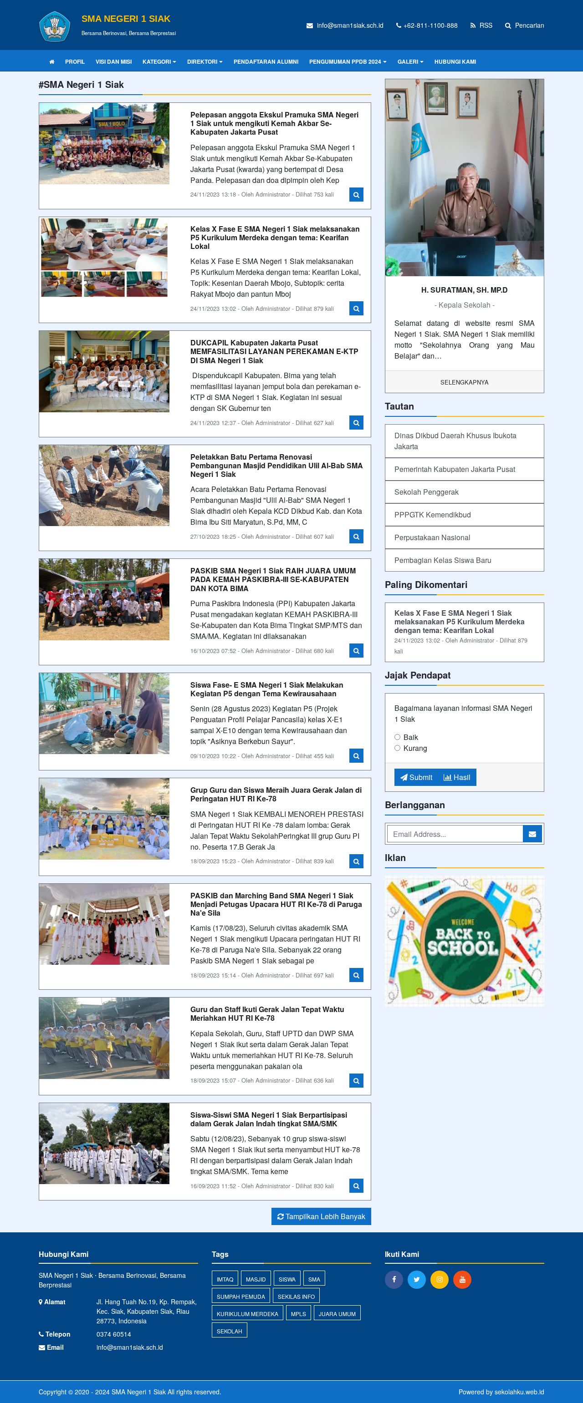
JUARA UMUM (337, 1313)
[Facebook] (396, 1279)
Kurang (415, 748)
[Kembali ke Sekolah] (464, 942)
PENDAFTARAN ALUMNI (266, 61)
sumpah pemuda (241, 1296)
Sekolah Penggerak (426, 491)
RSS (485, 25)
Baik (411, 737)
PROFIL (75, 61)
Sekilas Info (296, 1296)
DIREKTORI (202, 61)
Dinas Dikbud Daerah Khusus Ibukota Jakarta (455, 440)
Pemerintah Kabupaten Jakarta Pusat (454, 469)
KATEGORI (157, 61)
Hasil (461, 777)
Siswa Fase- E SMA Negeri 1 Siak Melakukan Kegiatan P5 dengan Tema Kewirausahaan (266, 689)
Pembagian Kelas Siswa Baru (442, 560)
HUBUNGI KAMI (455, 61)
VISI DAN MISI (114, 61)
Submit (420, 777)
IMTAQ (225, 1279)
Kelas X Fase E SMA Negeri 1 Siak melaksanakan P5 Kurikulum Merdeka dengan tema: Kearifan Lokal (275, 237)
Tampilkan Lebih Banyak (324, 1216)
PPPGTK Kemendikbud (432, 514)
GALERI (408, 61)
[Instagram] (441, 1279)
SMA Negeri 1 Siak (138, 1391)
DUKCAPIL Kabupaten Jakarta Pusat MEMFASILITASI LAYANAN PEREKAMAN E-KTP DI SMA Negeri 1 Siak (274, 351)
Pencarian (528, 25)
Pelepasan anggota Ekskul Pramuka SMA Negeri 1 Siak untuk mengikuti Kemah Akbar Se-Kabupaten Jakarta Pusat (274, 123)
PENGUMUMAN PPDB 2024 (345, 61)
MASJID (256, 1279)
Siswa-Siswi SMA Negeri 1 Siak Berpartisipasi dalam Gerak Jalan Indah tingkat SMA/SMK (268, 1119)
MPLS (298, 1313)
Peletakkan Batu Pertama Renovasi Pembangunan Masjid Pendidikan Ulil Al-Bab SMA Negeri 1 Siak (276, 465)
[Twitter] (419, 1279)
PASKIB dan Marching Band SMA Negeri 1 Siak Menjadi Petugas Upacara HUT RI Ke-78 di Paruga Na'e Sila (276, 904)
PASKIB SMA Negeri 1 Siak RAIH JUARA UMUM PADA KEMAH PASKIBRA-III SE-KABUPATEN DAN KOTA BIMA (273, 579)
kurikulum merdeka (247, 1313)
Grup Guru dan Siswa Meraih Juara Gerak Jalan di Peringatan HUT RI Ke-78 (276, 794)
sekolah (229, 1331)
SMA (314, 1279)
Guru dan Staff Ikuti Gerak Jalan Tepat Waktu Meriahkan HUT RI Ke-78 (267, 1013)
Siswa (287, 1279)
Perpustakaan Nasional (432, 537)
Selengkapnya (464, 382)
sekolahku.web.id (519, 1391)
